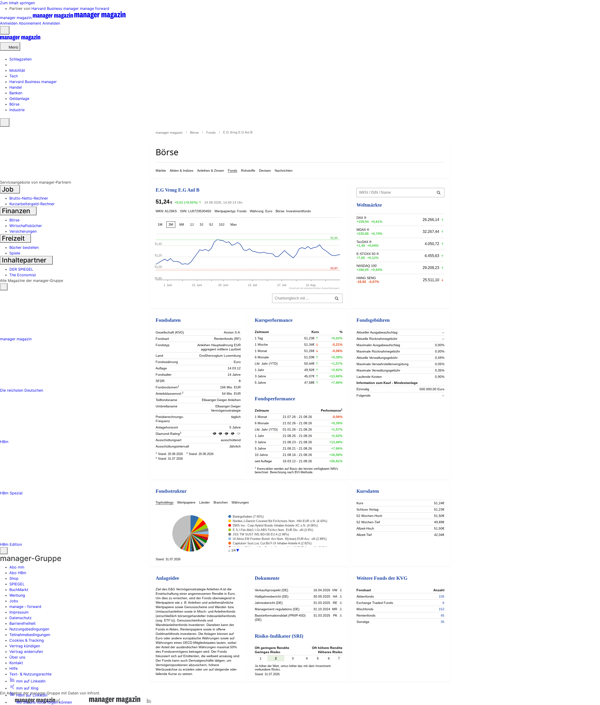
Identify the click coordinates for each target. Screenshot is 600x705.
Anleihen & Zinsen (210, 170)
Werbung (17, 595)
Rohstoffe (248, 170)
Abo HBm (17, 572)
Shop (14, 578)
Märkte (161, 170)
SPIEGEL (17, 584)
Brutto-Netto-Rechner (28, 198)
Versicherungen (23, 231)
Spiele (14, 253)
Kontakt (16, 662)
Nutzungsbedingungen (29, 629)
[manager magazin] (20, 39)
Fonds (211, 132)
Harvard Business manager (55, 8)
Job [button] (8, 189)
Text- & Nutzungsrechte (30, 674)
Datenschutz (20, 617)
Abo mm (16, 567)
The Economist (22, 275)
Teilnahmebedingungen (29, 634)
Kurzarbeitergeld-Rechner (32, 203)
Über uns (17, 657)
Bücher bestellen (24, 247)
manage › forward (25, 606)
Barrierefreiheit (22, 623)
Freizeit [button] (14, 238)
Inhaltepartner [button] (25, 260)
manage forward (94, 8)
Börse (194, 132)
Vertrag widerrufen (26, 651)
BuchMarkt (18, 589)
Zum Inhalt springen (17, 2)
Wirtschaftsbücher (25, 225)
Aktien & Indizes (181, 170)
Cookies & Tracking (26, 640)
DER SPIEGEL (21, 269)
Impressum (19, 612)
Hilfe (13, 668)
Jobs (13, 601)
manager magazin (169, 132)
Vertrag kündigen (24, 646)
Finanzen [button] (17, 211)
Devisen (265, 170)
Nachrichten (283, 170)
